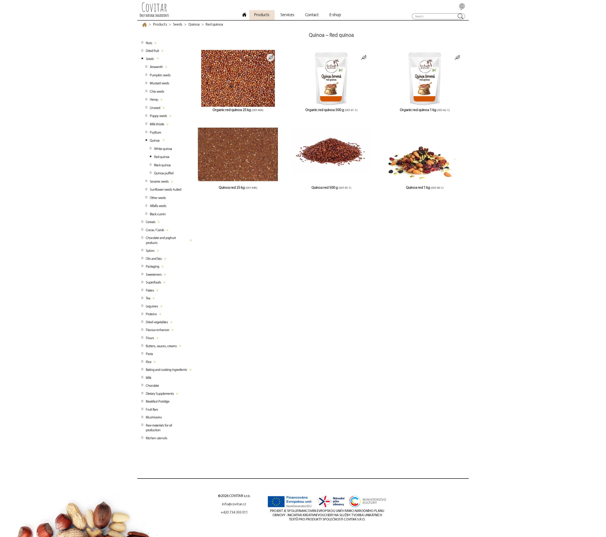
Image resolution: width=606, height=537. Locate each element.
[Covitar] (244, 15)
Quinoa (194, 25)
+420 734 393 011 (234, 513)
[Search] (460, 16)
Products (160, 25)
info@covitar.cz (234, 504)
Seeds (177, 25)
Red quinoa (214, 25)
